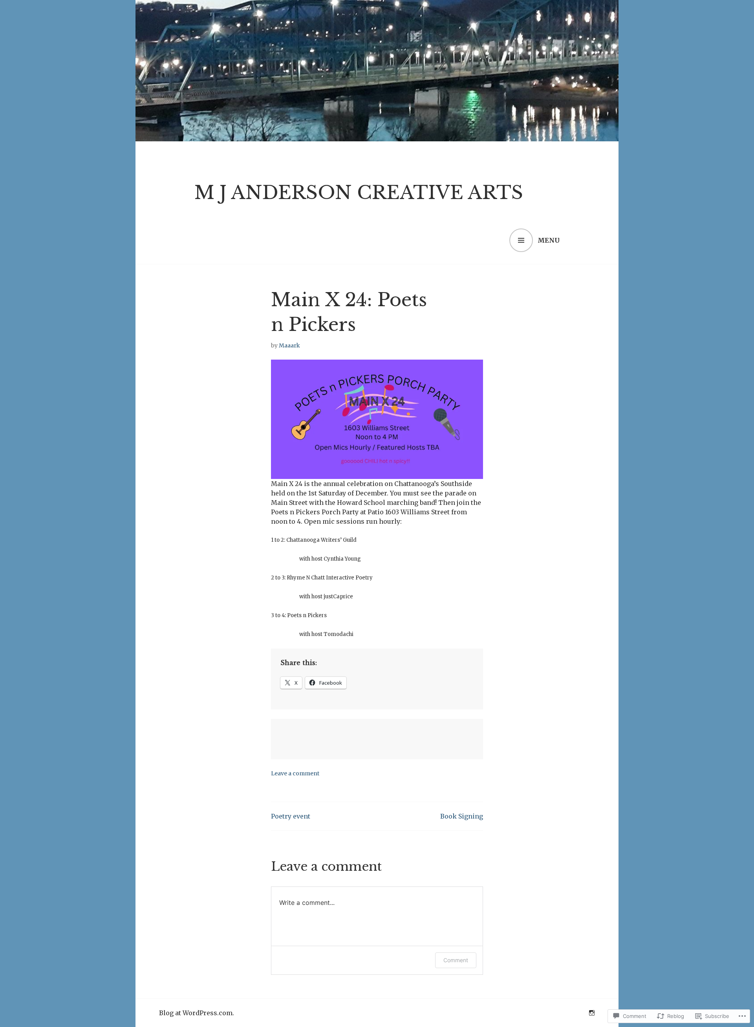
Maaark (289, 345)
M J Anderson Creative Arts (358, 192)
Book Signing (461, 816)
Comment (455, 960)
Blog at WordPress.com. (196, 1013)
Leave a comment (295, 773)
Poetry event (290, 816)
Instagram (592, 1013)
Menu (549, 240)
